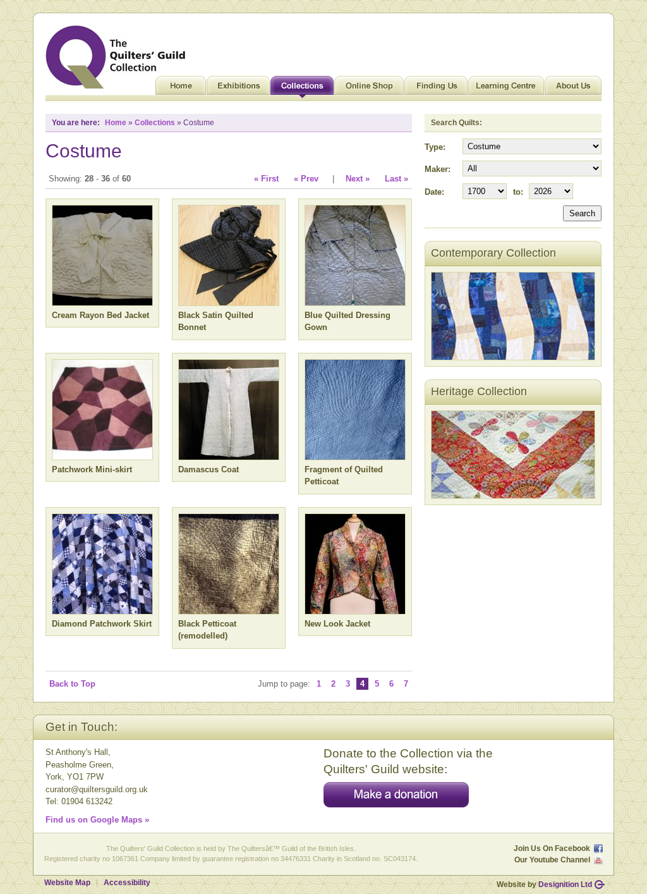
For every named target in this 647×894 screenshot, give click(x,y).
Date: (434, 192)
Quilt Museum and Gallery (118, 57)
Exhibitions (238, 88)
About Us (573, 88)
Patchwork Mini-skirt (92, 469)
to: (518, 192)
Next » (358, 178)
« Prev (306, 178)
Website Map (67, 882)
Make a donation (396, 794)
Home (180, 88)
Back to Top (72, 684)
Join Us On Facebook (552, 848)
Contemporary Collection (493, 253)
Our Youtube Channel (552, 859)
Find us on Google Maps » (97, 819)
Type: (435, 147)
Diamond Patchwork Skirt (102, 623)
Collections (302, 88)
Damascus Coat (208, 469)
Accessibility (127, 882)
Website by (544, 884)
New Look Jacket (337, 623)
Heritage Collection (479, 391)
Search (582, 213)
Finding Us (436, 88)
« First (266, 178)
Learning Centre (506, 88)
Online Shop (369, 88)
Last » (396, 178)
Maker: (437, 169)
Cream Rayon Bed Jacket (100, 315)
